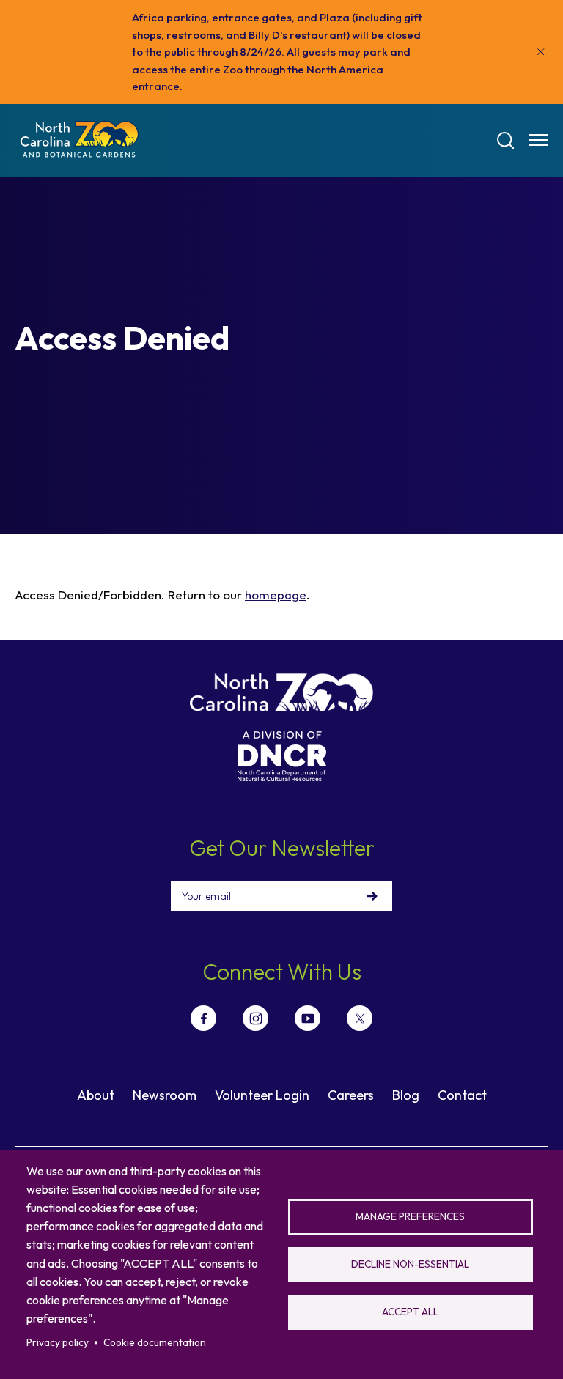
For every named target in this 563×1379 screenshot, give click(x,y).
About (95, 1095)
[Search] (506, 140)
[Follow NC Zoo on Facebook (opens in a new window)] (203, 1018)
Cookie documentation (154, 1342)
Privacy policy (57, 1342)
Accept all (410, 1311)
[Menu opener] (538, 140)
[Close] (541, 52)
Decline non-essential (410, 1264)
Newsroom (164, 1095)
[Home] (79, 140)
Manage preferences (410, 1216)
